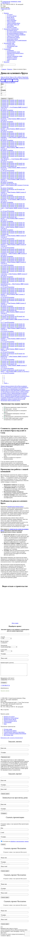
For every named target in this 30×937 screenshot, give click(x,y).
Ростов (2, 931)
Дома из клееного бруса (13, 23)
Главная (4, 69)
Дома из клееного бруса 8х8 (16, 387)
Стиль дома (4, 649)
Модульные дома (8, 735)
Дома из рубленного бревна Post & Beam (15, 733)
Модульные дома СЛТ (13, 24)
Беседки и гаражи (12, 27)
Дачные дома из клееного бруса (9, 386)
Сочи (21, 931)
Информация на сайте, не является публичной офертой (12, 737)
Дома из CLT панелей (13, 36)
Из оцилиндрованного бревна (15, 33)
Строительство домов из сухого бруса (14, 732)
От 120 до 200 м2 (11, 16)
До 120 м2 (10, 14)
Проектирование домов (13, 52)
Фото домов (15, 623)
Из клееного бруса (12, 30)
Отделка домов (11, 41)
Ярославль (3, 932)
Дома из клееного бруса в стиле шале (13, 389)
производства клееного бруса (15, 506)
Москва (17, 930)
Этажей (3, 637)
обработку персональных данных (19, 841)
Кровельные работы (12, 39)
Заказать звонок (5, 7)
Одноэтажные (11, 19)
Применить (4, 98)
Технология (4, 645)
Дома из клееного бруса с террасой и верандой (14, 395)
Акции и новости (12, 59)
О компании (7, 49)
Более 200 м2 (10, 17)
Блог (8, 60)
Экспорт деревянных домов (14, 56)
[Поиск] (2, 66)
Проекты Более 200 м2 (10, 719)
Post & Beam (10, 26)
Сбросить (10, 98)
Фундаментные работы (13, 37)
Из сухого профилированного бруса (17, 31)
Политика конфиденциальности (9, 695)
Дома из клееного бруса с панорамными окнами (14, 394)
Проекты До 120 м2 (9, 716)
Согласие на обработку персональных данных (13, 696)
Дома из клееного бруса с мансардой (14, 392)
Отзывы (9, 47)
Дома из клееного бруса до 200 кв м (16, 391)
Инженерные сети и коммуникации (17, 40)
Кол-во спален (4, 641)
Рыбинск (7, 931)
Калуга (13, 930)
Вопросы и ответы (12, 57)
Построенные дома (9, 43)
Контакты (6, 62)
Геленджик (7, 930)
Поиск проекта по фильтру (8, 82)
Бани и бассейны (11, 20)
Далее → (6, 383)
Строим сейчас (11, 44)
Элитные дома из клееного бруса (11, 400)
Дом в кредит (10, 54)
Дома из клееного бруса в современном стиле (14, 388)
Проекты (6, 13)
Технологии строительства (11, 29)
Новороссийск (23, 930)
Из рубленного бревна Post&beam (16, 34)
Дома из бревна (11, 21)
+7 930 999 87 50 (5, 3)
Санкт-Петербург (14, 931)
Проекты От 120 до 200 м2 (11, 718)
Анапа (2, 930)
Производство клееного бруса (15, 53)
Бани (5, 723)
